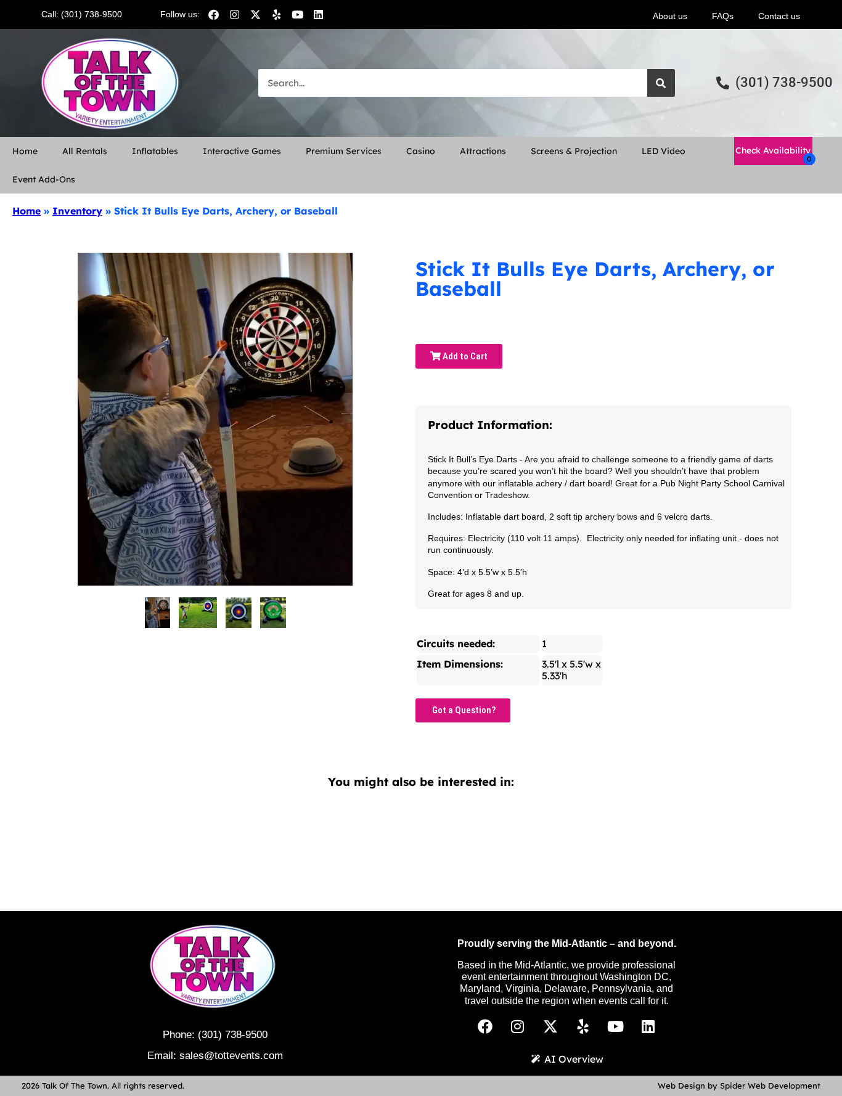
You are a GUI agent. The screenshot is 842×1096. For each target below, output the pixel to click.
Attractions (483, 151)
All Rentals (84, 151)
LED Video (663, 151)
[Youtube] (297, 14)
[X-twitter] (255, 14)
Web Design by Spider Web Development (739, 1085)
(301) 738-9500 (233, 1035)
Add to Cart (464, 356)
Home (25, 151)
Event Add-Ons (43, 179)
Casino (420, 151)
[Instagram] (234, 14)
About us (670, 16)
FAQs (723, 16)
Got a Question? (463, 710)
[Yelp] (276, 14)
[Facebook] (213, 14)
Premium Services (344, 151)
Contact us (779, 16)
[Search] (661, 83)
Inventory (77, 211)
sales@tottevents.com (231, 1055)
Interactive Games (242, 151)
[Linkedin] (318, 14)
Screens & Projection (574, 151)
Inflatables (155, 151)
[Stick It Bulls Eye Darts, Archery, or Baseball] (157, 612)
